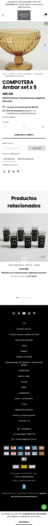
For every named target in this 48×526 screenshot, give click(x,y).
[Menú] (4, 15)
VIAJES (24, 345)
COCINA (12, 74)
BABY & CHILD (24, 376)
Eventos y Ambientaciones (24, 415)
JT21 (24, 323)
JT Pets (24, 404)
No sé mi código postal (11, 154)
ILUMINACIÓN (24, 393)
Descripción (9, 159)
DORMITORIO (24, 370)
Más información (25, 159)
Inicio (4, 74)
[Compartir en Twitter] (14, 171)
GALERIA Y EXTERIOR (24, 357)
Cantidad (5, 122)
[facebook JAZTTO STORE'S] (19, 313)
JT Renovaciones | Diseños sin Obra (24, 334)
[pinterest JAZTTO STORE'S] (34, 313)
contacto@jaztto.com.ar (26, 439)
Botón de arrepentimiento (26, 496)
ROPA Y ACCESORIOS (24, 398)
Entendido (24, 522)
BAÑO (24, 387)
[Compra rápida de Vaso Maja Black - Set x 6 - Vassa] (24, 259)
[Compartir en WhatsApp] (4, 171)
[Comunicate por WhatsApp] (44, 507)
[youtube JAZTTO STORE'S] (24, 313)
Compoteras (38, 74)
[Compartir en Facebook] (9, 171)
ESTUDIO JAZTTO (24, 329)
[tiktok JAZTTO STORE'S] (29, 313)
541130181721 (26, 429)
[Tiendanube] (24, 477)
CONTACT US (24, 421)
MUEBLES (24, 351)
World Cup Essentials (24, 340)
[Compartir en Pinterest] (18, 171)
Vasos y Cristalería (24, 74)
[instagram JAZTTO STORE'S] (13, 313)
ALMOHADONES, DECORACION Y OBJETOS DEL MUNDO (24, 363)
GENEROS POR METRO (24, 410)
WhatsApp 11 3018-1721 (26, 434)
